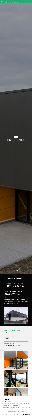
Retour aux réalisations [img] (13, 278)
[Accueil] (12, 1)
